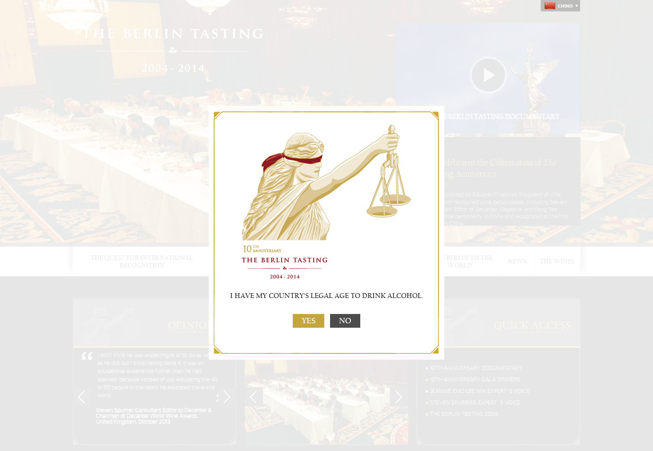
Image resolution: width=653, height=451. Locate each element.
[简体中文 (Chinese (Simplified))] (560, 6)
